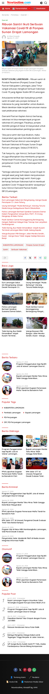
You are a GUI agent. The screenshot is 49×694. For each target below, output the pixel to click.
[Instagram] (30, 670)
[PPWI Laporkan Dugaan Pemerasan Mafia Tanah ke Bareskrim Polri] (7, 390)
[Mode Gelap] (41, 3)
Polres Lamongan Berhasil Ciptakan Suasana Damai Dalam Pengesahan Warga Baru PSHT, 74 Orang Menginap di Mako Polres (24, 214)
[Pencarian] (45, 3)
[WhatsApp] (34, 670)
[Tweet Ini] (30, 258)
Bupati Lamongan (32, 413)
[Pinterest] (25, 670)
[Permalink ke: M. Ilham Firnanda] (4, 37)
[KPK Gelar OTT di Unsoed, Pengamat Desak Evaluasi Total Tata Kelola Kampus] (36, 463)
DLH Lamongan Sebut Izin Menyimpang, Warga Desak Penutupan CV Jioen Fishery (24, 201)
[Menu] (3, 3)
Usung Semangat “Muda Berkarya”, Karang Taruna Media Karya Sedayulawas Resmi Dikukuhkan (23, 207)
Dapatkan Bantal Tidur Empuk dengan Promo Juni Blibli (27, 619)
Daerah (5, 20)
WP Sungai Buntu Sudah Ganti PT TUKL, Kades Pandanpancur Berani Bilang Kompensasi (27, 645)
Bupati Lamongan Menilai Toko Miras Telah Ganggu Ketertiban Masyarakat (31, 377)
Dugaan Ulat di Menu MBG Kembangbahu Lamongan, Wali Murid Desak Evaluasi (24, 530)
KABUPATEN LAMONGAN (13, 245)
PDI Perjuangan (10, 417)
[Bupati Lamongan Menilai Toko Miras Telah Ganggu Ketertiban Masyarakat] (7, 378)
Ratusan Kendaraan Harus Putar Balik (23, 627)
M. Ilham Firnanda (13, 36)
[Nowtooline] (19, 3)
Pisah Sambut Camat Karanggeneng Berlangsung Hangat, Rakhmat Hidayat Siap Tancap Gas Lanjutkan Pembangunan (24, 222)
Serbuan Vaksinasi (19, 249)
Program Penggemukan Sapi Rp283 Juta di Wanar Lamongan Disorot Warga (31, 365)
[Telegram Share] (40, 258)
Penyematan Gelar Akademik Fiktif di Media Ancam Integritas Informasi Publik (23, 539)
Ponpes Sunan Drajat (35, 245)
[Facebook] (16, 670)
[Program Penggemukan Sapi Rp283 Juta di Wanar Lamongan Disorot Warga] (7, 366)
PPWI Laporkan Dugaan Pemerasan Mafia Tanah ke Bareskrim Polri (31, 389)
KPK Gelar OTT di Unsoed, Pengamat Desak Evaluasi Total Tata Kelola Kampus (34, 474)
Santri (5, 249)
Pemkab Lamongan (12, 413)
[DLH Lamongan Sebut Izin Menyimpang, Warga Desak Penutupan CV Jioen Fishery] (12, 274)
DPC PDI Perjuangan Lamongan (17, 422)
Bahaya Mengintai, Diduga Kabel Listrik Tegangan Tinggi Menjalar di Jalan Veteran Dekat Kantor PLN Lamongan (26, 636)
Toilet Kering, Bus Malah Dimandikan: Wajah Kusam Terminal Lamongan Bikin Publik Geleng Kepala (23, 229)
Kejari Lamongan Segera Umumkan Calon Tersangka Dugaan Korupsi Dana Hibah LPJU (26, 601)
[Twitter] (20, 670)
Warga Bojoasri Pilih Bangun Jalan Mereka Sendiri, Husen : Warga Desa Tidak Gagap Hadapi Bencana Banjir (23, 236)
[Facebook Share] (25, 258)
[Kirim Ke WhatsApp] (45, 258)
